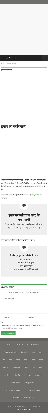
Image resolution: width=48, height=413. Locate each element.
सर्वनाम (18, 360)
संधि (34, 367)
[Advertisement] (24, 27)
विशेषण (26, 367)
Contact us (29, 398)
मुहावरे (40, 367)
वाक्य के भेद (7, 375)
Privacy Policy (27, 409)
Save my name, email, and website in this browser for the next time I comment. (24, 326)
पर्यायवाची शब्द (16, 367)
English (19, 344)
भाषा (33, 352)
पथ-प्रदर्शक (34, 228)
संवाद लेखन (27, 375)
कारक (25, 360)
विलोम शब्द (6, 367)
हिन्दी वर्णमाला (24, 352)
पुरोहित (32, 195)
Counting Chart (13, 390)
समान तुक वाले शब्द (29, 383)
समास (33, 360)
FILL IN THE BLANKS (32, 390)
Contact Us (19, 409)
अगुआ (37, 195)
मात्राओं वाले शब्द (15, 383)
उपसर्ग (41, 360)
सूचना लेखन (38, 375)
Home (9, 344)
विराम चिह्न (17, 375)
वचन (10, 360)
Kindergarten (10, 352)
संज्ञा (40, 352)
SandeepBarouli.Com (10, 58)
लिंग (4, 360)
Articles (15, 398)
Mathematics (33, 344)
